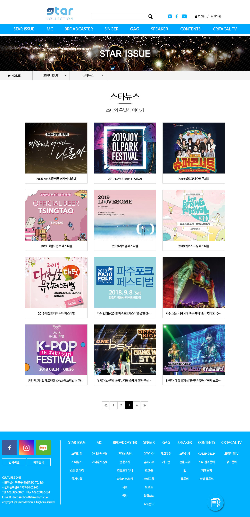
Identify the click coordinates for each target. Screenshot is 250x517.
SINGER (111, 29)
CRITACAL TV (225, 29)
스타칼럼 (76, 453)
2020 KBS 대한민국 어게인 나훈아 (56, 178)
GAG (134, 29)
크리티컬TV (231, 453)
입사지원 (14, 462)
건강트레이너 (125, 470)
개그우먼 (166, 453)
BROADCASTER (79, 29)
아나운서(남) (99, 462)
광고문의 (231, 462)
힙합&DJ (149, 495)
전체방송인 (125, 453)
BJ (184, 470)
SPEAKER (159, 29)
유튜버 (185, 478)
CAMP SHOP (206, 453)
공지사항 (76, 478)
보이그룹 (149, 478)
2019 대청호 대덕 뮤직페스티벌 (56, 313)
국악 (125, 495)
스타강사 (184, 453)
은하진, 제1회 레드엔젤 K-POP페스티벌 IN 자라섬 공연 (56, 380)
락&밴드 (149, 504)
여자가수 (149, 453)
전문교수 (184, 462)
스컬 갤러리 (77, 470)
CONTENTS (190, 29)
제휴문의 (38, 462)
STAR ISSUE (23, 29)
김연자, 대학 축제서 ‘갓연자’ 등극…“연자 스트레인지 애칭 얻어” (194, 380)
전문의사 (125, 462)
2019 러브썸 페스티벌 (125, 246)
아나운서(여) (99, 453)
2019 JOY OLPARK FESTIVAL (125, 178)
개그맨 (166, 462)
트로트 (149, 487)
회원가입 (216, 16)
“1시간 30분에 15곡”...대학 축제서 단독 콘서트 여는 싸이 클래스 (125, 380)
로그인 (201, 16)
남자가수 (149, 462)
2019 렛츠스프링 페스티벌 (193, 246)
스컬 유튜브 (206, 478)
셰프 (125, 487)
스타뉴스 (76, 462)
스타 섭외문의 (206, 462)
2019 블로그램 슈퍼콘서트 (193, 178)
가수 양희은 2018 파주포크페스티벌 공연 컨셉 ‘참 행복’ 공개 (125, 313)
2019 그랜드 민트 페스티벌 (56, 246)
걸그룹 (149, 470)
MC (50, 29)
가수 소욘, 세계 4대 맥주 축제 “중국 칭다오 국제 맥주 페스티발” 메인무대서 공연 (194, 313)
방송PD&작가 (125, 478)
